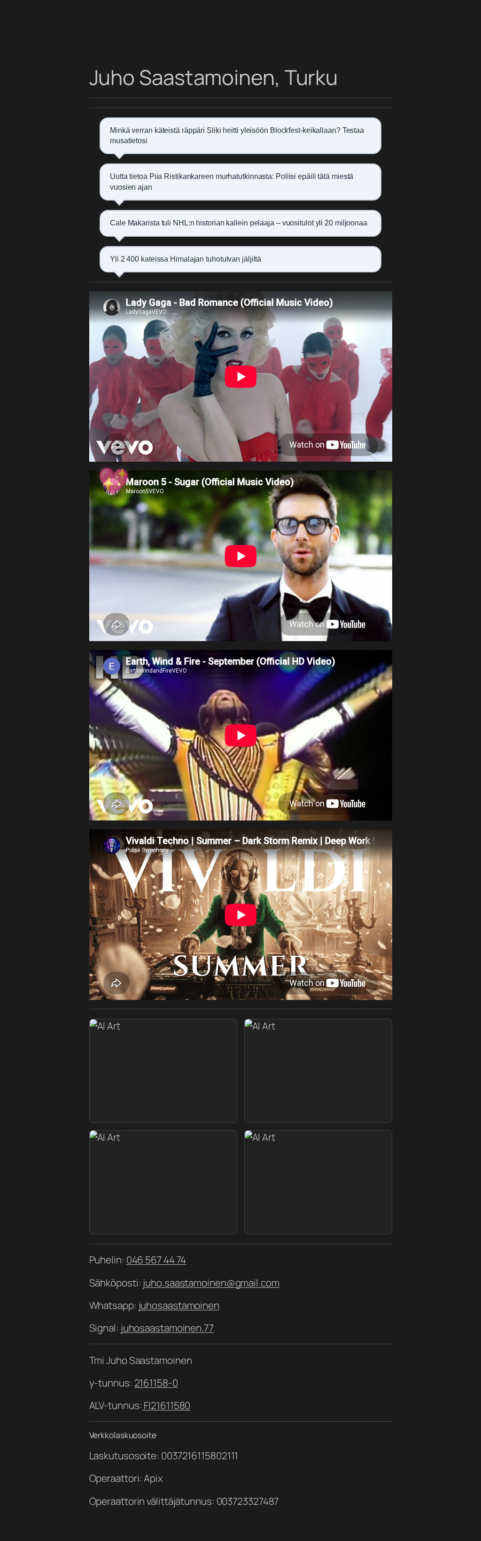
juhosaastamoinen (179, 1305)
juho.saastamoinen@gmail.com (211, 1282)
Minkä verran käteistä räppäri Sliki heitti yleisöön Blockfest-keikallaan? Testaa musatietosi (237, 135)
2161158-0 (156, 1382)
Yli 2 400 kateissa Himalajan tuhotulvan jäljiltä (185, 259)
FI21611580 (166, 1405)
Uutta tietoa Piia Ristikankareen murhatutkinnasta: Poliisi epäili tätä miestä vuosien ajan (231, 181)
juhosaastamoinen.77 (167, 1327)
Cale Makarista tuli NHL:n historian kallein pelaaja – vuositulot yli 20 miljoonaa (238, 223)
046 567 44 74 (156, 1259)
